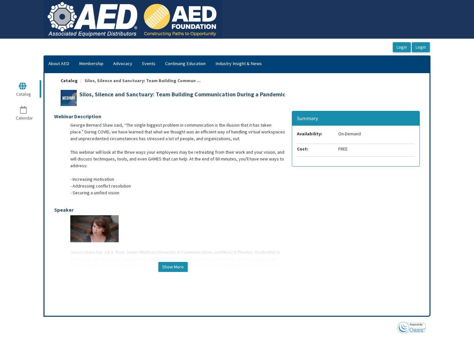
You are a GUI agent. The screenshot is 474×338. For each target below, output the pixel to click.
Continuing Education (185, 63)
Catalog (69, 80)
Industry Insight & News (238, 63)
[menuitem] (59, 63)
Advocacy (122, 63)
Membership (91, 63)
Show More (173, 267)
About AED (58, 63)
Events (148, 63)
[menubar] (155, 63)
